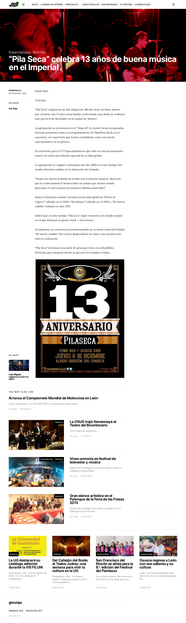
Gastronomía (109, 4)
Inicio (35, 4)
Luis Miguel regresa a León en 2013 (18, 377)
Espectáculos (91, 4)
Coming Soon (142, 4)
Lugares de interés (52, 4)
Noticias (39, 52)
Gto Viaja (13, 108)
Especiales (71, 4)
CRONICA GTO (16, 610)
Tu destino (126, 4)
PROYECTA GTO (34, 610)
